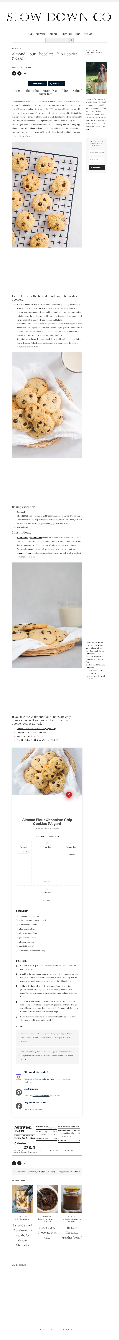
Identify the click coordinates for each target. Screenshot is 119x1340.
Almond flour (22, 537)
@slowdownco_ (48, 1079)
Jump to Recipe (39, 83)
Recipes (54, 34)
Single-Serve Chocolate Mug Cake (47, 1232)
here (87, 129)
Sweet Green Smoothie (68, 1171)
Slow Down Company (22, 68)
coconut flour (36, 537)
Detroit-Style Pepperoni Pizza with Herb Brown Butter (94, 659)
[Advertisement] (47, 260)
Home (29, 34)
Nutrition (67, 34)
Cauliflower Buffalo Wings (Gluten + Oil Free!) (35, 1171)
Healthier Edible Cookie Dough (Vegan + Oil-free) (37, 740)
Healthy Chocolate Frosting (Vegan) (71, 1232)
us (31, 1109)
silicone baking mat (36, 308)
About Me (40, 34)
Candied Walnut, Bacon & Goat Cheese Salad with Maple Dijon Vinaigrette (95, 645)
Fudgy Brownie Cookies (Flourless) (31, 732)
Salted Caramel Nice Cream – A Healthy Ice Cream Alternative (22, 1235)
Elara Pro (43, 1330)
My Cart (88, 34)
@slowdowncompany (41, 1095)
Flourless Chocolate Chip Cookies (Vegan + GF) (36, 728)
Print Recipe (58, 83)
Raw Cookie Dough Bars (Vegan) (30, 736)
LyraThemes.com (73, 1330)
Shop (77, 34)
